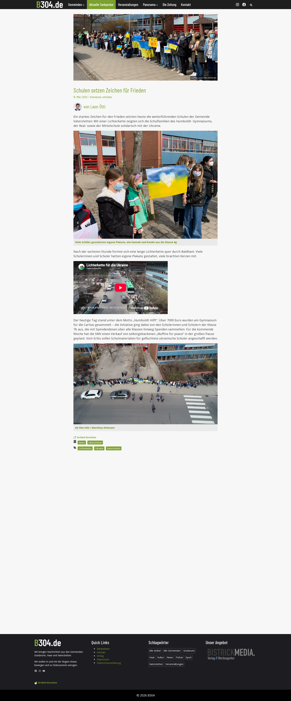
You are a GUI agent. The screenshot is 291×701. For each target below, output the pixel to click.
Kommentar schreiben (101, 97)
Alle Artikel (155, 650)
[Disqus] (145, 498)
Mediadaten (103, 648)
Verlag (100, 655)
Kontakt (186, 4)
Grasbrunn (189, 650)
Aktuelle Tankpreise (101, 4)
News (82, 442)
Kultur (160, 657)
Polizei (179, 657)
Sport (189, 657)
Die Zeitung (169, 4)
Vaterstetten (95, 442)
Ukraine (99, 448)
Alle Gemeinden (172, 650)
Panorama (149, 4)
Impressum (103, 659)
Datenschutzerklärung (109, 662)
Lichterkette (85, 448)
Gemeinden (75, 4)
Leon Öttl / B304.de (207, 77)
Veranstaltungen (128, 4)
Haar (152, 657)
